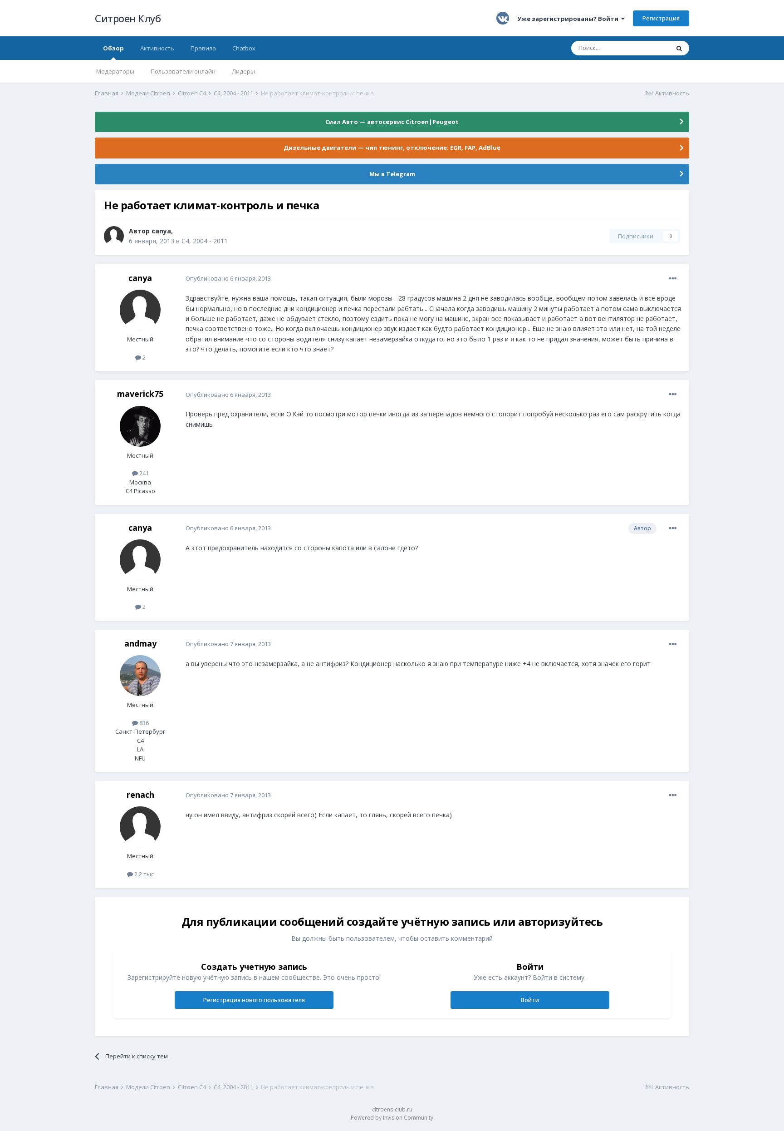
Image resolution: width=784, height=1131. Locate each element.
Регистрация (661, 18)
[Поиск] (679, 48)
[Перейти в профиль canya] (114, 236)
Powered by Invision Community (392, 1117)
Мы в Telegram (392, 174)
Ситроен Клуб (128, 18)
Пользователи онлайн (183, 71)
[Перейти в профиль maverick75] (140, 426)
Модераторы (115, 71)
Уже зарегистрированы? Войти (569, 19)
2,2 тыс (143, 874)
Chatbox (243, 48)
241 (143, 473)
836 (143, 723)
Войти (530, 1000)
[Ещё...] (673, 278)
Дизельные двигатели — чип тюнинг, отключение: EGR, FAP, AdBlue (392, 147)
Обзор (113, 48)
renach (140, 794)
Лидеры (243, 71)
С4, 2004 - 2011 (204, 241)
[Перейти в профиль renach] (140, 826)
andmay (140, 643)
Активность (157, 48)
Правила (203, 48)
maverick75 (140, 393)
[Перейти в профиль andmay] (140, 675)
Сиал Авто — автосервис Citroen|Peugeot (392, 122)
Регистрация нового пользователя (254, 1000)
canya (161, 231)
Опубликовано (228, 278)
